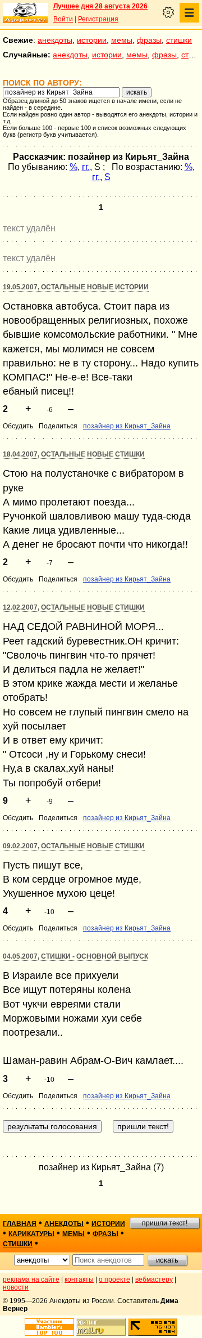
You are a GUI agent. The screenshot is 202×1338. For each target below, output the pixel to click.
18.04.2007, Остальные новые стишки (74, 454)
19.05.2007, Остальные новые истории (76, 287)
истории (92, 39)
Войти (63, 19)
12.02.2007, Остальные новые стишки (74, 607)
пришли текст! (164, 1223)
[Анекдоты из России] (25, 13)
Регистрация (98, 19)
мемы (121, 39)
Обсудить (18, 426)
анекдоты (55, 39)
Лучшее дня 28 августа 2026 (100, 6)
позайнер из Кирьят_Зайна (127, 426)
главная (19, 1224)
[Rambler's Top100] (49, 1327)
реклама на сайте (31, 1279)
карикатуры (31, 1234)
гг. (86, 167)
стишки (179, 39)
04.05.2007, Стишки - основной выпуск (75, 956)
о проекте (114, 1279)
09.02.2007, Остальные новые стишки (74, 846)
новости (16, 1287)
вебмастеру (154, 1279)
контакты (79, 1279)
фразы (149, 39)
